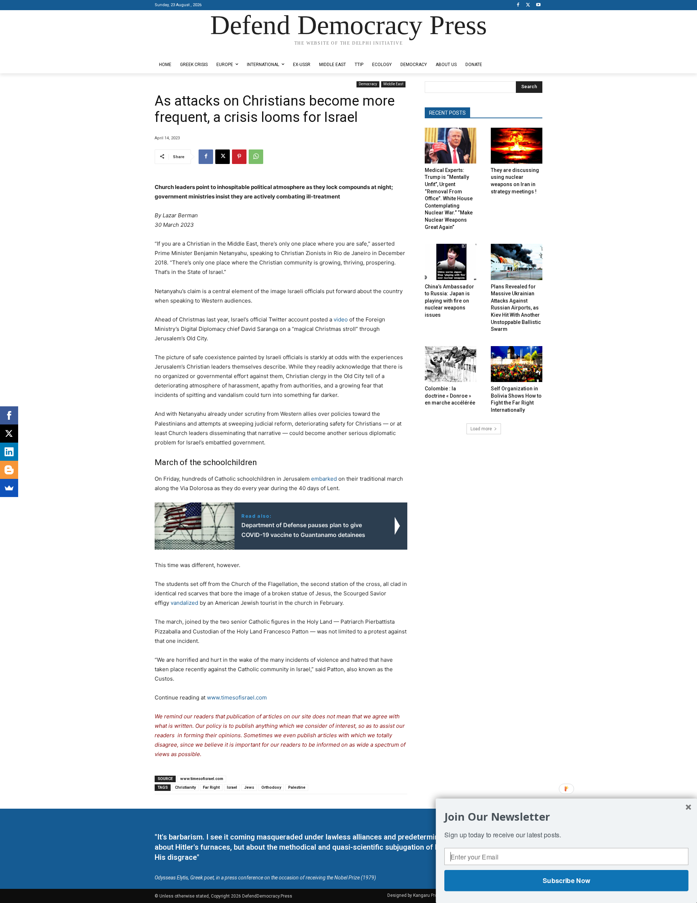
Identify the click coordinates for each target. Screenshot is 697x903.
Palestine (296, 787)
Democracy (368, 84)
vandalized (183, 602)
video (341, 319)
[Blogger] (9, 470)
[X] (528, 5)
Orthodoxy (271, 787)
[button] (566, 816)
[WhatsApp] (256, 156)
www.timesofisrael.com (237, 697)
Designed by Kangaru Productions (183, 50)
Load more (481, 428)
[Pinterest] (239, 156)
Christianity (185, 787)
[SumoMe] (9, 488)
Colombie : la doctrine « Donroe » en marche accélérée (450, 396)
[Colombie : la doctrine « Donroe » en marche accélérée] (450, 364)
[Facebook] (518, 5)
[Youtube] (538, 5)
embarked (323, 478)
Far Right (211, 787)
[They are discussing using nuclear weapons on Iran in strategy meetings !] (516, 146)
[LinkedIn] (9, 452)
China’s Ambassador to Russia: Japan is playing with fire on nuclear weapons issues (449, 301)
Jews (249, 787)
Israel (232, 787)
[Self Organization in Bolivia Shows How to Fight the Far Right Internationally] (516, 364)
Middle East (393, 84)
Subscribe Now (566, 880)
